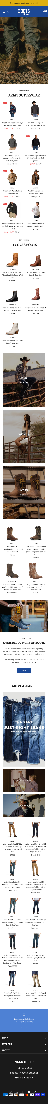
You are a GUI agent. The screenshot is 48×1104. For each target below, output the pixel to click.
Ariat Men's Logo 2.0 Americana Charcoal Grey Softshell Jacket (12, 158)
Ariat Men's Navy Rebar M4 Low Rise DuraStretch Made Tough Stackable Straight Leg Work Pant (35, 848)
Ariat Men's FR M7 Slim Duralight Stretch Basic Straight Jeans (12, 995)
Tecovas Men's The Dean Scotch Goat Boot (35, 273)
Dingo (35, 581)
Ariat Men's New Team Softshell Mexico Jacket (36, 225)
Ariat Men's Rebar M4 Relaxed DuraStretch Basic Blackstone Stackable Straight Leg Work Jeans (12, 959)
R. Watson (12, 581)
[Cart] (44, 12)
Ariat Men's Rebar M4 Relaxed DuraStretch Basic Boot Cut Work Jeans (12, 884)
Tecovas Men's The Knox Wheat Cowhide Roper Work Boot (12, 275)
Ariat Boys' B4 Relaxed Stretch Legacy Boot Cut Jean (36, 957)
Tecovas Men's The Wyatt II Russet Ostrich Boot (36, 309)
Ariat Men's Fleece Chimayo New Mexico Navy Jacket (12, 124)
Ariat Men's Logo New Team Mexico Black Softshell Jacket (35, 158)
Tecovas (12, 269)
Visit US (24, 670)
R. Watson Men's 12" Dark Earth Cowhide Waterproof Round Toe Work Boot (12, 587)
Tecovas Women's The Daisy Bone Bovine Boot (12, 342)
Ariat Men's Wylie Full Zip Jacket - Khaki (12, 192)
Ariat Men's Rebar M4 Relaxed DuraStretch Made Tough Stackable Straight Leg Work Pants (35, 886)
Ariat (12, 120)
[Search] (8, 12)
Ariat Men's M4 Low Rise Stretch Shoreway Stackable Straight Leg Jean (12, 922)
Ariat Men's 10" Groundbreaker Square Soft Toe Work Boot (12, 549)
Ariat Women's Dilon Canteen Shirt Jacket (36, 192)
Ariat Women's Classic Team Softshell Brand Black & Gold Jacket (12, 226)
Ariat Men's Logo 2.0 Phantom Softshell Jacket (35, 124)
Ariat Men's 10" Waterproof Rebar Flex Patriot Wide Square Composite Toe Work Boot (35, 550)
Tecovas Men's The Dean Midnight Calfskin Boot (12, 309)
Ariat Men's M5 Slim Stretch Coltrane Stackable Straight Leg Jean (35, 922)
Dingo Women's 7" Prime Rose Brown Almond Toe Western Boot (35, 587)
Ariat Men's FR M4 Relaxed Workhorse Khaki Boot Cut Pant (36, 995)
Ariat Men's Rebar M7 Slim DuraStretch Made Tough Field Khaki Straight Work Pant (12, 848)
